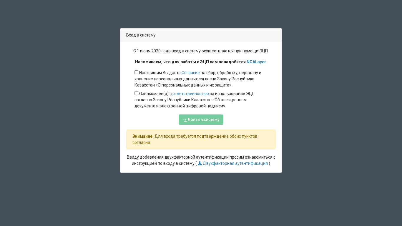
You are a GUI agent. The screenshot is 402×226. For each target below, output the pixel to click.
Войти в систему (203, 119)
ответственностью (191, 93)
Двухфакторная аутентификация (235, 163)
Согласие (191, 72)
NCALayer (256, 61)
